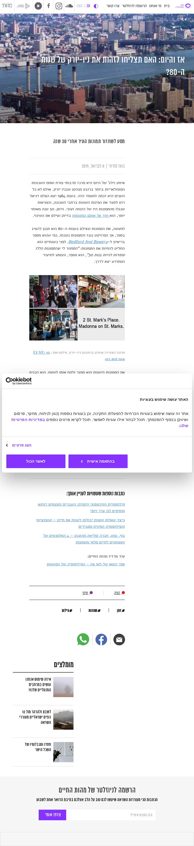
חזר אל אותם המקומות (91, 215)
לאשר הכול (35, 461)
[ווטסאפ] (83, 639)
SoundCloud (69, 6)
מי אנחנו (155, 6)
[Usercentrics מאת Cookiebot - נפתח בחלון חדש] (28, 381)
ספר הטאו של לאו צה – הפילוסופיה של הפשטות (86, 564)
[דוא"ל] (119, 639)
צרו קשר (113, 6)
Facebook (48, 6)
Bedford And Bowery (88, 242)
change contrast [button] (96, 6)
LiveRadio (37, 5)
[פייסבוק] (101, 639)
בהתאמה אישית (101, 461)
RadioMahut (25, 6)
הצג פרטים (21, 445)
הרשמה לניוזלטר (134, 6)
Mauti (7, 6)
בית (166, 6)
